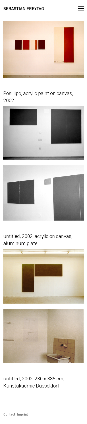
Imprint (22, 414)
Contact (9, 414)
